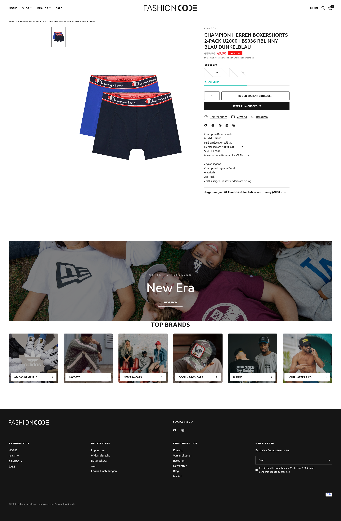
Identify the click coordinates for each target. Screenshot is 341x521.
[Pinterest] (221, 125)
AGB (93, 465)
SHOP (25, 8)
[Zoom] (186, 34)
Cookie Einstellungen (104, 470)
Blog (176, 470)
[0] (329, 8)
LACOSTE (74, 377)
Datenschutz (99, 460)
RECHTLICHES (100, 443)
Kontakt (178, 450)
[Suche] (323, 8)
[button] (170, 302)
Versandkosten (182, 455)
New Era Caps (133, 377)
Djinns (237, 377)
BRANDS (42, 8)
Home (12, 21)
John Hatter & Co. (300, 377)
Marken (177, 476)
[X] (214, 125)
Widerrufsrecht (100, 455)
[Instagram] (185, 430)
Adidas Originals (25, 377)
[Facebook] (206, 125)
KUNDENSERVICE (185, 443)
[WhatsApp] (228, 125)
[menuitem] (14, 8)
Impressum (98, 450)
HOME (13, 8)
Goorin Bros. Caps (190, 377)
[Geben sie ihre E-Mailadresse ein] (328, 460)
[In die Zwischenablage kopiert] (234, 125)
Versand (219, 57)
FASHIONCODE (19, 443)
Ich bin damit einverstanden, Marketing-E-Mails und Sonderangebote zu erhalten (286, 469)
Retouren (179, 460)
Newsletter (180, 465)
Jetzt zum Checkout (247, 106)
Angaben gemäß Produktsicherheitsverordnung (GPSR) (243, 192)
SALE (59, 8)
